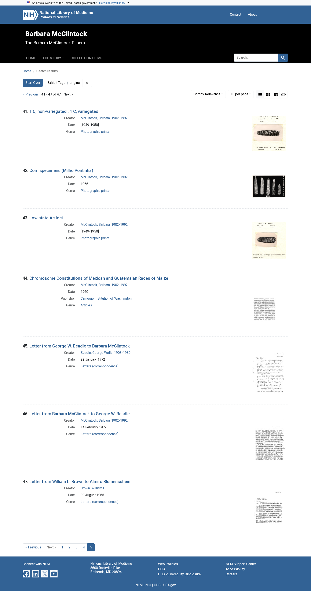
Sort (207, 94)
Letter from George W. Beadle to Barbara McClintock (79, 346)
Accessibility (235, 569)
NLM (139, 585)
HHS (157, 585)
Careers (231, 574)
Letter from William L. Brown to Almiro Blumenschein (79, 481)
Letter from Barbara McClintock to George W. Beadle (79, 413)
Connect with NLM (36, 564)
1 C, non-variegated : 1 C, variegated (63, 111)
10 (239, 94)
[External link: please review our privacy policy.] (26, 574)
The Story (52, 58)
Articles (86, 305)
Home (31, 58)
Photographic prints (95, 132)
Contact (235, 14)
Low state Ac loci (46, 217)
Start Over (32, 83)
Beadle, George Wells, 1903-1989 (106, 353)
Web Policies (168, 564)
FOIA (161, 569)
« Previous (31, 94)
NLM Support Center (241, 564)
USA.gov (169, 585)
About (252, 14)
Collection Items (86, 58)
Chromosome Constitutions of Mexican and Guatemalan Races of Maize (98, 278)
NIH (148, 585)
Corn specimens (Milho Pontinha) (61, 170)
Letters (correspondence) (99, 366)
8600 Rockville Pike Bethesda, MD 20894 (106, 570)
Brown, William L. (93, 488)
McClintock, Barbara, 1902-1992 (104, 118)
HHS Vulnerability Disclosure (179, 574)
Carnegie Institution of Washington (106, 298)
